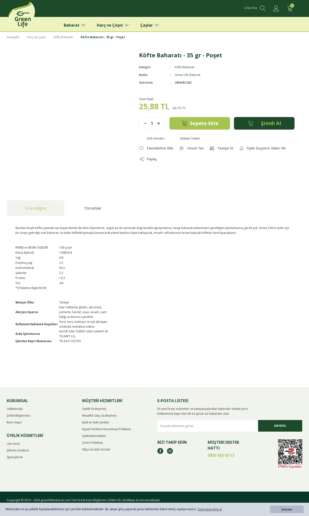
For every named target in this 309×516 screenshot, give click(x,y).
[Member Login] (276, 8)
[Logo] (29, 17)
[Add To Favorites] (156, 148)
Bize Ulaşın (14, 422)
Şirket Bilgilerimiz (18, 415)
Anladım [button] (286, 509)
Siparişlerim (15, 457)
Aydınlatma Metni (94, 436)
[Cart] (290, 8)
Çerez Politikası (92, 443)
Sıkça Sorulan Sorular (96, 449)
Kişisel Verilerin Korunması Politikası (106, 429)
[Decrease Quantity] (145, 123)
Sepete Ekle (204, 123)
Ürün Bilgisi (35, 208)
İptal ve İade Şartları (95, 422)
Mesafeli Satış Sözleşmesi (99, 415)
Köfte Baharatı (184, 67)
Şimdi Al (271, 123)
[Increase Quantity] (158, 123)
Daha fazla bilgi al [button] (210, 509)
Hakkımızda (15, 409)
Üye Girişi (13, 444)
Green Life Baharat (187, 75)
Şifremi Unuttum (18, 450)
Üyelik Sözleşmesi (94, 409)
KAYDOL (280, 426)
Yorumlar (92, 208)
